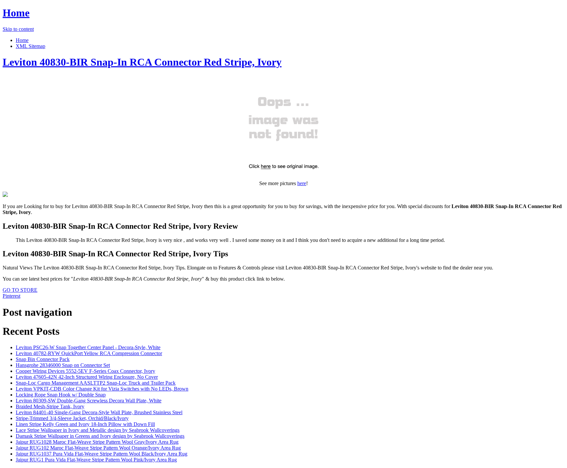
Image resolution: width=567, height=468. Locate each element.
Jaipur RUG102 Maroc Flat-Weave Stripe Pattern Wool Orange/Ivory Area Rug (98, 448)
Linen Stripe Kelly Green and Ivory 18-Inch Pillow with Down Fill (85, 424)
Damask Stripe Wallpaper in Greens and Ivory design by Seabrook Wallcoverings (100, 436)
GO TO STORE (20, 290)
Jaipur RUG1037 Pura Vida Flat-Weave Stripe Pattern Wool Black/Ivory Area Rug (101, 454)
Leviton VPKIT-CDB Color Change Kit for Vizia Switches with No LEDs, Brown (102, 389)
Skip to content (18, 29)
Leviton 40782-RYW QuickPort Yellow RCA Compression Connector (89, 353)
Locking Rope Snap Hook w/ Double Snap (61, 394)
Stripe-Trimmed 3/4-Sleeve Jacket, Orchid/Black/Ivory (72, 418)
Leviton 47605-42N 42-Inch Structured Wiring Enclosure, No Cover (87, 377)
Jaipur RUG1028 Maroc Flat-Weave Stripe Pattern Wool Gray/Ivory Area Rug (97, 442)
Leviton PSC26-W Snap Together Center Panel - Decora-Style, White (88, 347)
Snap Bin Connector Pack (43, 359)
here (301, 183)
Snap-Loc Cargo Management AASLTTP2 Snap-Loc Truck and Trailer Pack (96, 383)
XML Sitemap (30, 46)
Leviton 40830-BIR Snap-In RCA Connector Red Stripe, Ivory (142, 62)
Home (16, 13)
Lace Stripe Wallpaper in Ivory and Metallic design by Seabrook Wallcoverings (97, 430)
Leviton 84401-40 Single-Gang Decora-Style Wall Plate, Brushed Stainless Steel (99, 412)
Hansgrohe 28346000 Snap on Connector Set (63, 365)
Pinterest (11, 296)
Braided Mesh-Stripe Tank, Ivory (50, 406)
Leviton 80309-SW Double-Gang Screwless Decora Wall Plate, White (88, 400)
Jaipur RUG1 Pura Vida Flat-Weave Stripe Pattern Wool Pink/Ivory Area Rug (96, 459)
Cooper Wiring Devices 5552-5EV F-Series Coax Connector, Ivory (85, 371)
